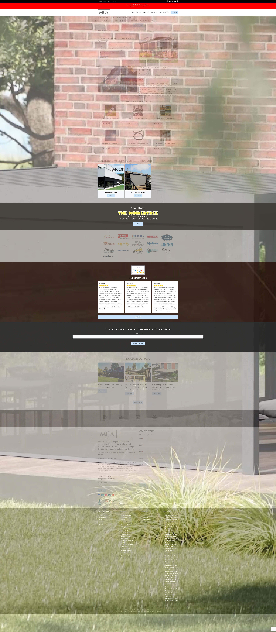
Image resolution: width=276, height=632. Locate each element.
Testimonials (102, 517)
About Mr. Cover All (104, 515)
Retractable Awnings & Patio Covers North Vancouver (171, 556)
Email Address (138, 334)
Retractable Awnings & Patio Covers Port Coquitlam (171, 567)
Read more (110, 195)
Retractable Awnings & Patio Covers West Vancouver (171, 594)
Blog (160, 12)
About (137, 12)
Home (133, 12)
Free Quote (174, 12)
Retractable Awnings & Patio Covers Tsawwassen (171, 585)
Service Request (147, 519)
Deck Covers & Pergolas (127, 523)
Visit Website (138, 223)
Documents (146, 521)
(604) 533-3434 (102, 1)
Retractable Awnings (126, 515)
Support (153, 12)
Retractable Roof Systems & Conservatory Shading (127, 540)
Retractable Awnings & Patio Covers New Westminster (171, 550)
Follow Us (102, 523)
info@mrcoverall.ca (112, 1)
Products (145, 12)
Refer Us (101, 525)
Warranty (145, 517)
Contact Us (165, 12)
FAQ (144, 515)
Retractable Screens (126, 530)
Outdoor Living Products (127, 529)
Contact (101, 521)
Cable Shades (124, 521)
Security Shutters (125, 536)
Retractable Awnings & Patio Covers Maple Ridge (171, 540)
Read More (138, 317)
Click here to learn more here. (138, 7)
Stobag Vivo (145, 5)
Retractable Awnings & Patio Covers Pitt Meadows (171, 561)
